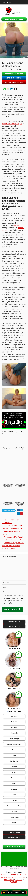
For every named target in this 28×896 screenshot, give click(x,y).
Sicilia (14, 795)
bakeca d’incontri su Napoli (12, 124)
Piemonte (14, 778)
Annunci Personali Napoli (13, 525)
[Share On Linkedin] (18, 513)
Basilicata (14, 722)
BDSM (16, 225)
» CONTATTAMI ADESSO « (14, 19)
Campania (14, 733)
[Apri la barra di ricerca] (26, 2)
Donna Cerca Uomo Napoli (12, 528)
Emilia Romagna (14, 739)
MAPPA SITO (9, 880)
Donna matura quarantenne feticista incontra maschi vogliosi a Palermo (13, 545)
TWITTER (19, 880)
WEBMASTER (16, 875)
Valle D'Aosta (14, 817)
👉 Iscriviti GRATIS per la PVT (14, 892)
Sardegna (14, 789)
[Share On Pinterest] (21, 513)
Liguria (14, 755)
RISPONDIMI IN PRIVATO (14, 78)
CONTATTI (5, 875)
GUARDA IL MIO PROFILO (14, 82)
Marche (14, 767)
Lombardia (14, 761)
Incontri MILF (7, 523)
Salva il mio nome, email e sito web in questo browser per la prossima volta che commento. (14, 599)
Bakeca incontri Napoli (12, 520)
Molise (14, 772)
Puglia (14, 783)
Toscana (14, 800)
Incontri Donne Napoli (10, 531)
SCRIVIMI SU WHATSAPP (14, 74)
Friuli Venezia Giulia (14, 744)
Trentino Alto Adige (14, 806)
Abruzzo (14, 716)
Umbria (14, 811)
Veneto (14, 823)
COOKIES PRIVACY (19, 877)
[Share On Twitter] (21, 510)
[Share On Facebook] (18, 510)
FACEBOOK (14, 882)
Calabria (14, 727)
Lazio (14, 750)
